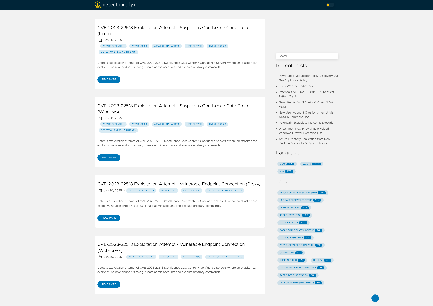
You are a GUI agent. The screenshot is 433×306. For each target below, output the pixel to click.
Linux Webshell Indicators (296, 86)
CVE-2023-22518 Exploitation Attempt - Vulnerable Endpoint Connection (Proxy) (178, 184)
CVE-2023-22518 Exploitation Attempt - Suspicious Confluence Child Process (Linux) (175, 31)
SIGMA (286, 164)
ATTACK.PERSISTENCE (294, 238)
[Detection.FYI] (116, 5)
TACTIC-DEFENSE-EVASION (297, 275)
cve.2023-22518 (217, 46)
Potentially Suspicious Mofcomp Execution (307, 122)
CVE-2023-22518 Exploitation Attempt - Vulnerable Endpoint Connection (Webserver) (171, 247)
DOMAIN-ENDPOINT (293, 208)
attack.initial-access (167, 46)
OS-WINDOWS (290, 253)
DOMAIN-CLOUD (291, 260)
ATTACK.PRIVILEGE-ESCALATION (300, 245)
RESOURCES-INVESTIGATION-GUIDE (302, 193)
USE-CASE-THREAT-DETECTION (299, 200)
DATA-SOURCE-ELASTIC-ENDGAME (301, 268)
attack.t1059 (139, 46)
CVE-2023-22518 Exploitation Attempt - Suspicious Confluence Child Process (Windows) (175, 109)
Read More (109, 79)
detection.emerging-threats (118, 52)
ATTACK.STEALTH (292, 223)
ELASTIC (311, 164)
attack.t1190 (194, 46)
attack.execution (113, 46)
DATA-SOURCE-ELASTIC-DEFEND (300, 230)
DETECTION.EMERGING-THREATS (300, 283)
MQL (285, 171)
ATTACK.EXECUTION (294, 215)
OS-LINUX (321, 260)
